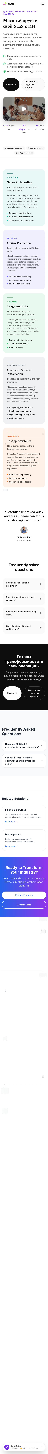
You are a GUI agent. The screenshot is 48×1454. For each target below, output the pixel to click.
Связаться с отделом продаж (31, 84)
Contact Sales (24, 904)
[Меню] (42, 4)
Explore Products (24, 895)
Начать (9, 84)
